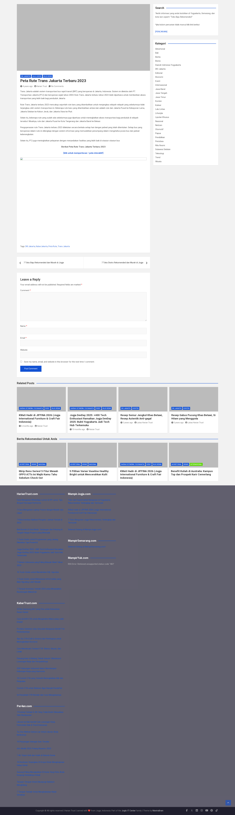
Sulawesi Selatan (162, 149)
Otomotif (159, 129)
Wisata (158, 161)
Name (23, 326)
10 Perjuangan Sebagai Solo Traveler (33, 741)
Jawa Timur (160, 97)
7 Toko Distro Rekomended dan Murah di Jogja (122, 262)
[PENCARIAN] (161, 31)
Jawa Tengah (161, 93)
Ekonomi (159, 77)
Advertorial (160, 49)
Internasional (161, 85)
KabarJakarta (42, 246)
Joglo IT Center (129, 810)
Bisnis (158, 61)
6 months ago (27, 426)
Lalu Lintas (36, 76)
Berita (157, 57)
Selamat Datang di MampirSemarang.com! (87, 546)
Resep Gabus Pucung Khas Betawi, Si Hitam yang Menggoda (193, 417)
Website (23, 350)
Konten (158, 101)
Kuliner (158, 105)
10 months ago (78, 429)
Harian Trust (42, 86)
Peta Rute (52, 246)
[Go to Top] (228, 802)
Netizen (158, 125)
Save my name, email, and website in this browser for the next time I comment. (59, 362)
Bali (156, 53)
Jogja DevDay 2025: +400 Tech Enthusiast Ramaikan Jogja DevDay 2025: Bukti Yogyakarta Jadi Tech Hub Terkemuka (90, 420)
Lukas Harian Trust (145, 422)
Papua (158, 133)
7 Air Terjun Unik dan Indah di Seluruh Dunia (36, 755)
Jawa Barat (160, 89)
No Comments (57, 86)
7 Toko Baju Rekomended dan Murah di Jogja (44, 262)
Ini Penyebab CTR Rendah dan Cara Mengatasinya (39, 695)
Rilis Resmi (48, 76)
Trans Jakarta (64, 246)
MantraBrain (158, 810)
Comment (25, 290)
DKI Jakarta (25, 76)
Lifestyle (159, 113)
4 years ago (28, 86)
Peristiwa (159, 141)
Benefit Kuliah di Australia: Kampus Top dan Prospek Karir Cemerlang (192, 473)
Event (157, 81)
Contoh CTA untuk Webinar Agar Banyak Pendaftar (39, 688)
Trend (157, 157)
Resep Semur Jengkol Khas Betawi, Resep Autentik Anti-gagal (141, 417)
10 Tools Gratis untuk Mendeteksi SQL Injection (38, 572)
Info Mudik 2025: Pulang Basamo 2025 (34, 748)
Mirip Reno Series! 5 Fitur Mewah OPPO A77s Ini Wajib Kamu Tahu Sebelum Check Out (38, 474)
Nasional (159, 121)
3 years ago (128, 422)
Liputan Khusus (162, 117)
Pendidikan (160, 137)
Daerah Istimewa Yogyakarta (168, 65)
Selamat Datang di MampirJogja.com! (84, 529)
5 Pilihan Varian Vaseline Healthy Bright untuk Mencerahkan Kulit (89, 473)
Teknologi (159, 153)
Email (23, 338)
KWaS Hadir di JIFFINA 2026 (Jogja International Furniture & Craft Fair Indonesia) (39, 418)
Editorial (158, 73)
